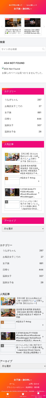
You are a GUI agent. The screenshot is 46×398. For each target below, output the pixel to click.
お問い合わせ (34, 384)
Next (44, 26)
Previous (2, 26)
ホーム (12, 384)
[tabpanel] (13, 26)
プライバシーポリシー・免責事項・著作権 (23, 387)
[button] (43, 49)
